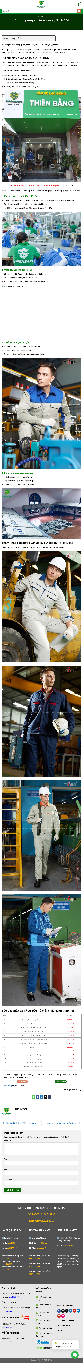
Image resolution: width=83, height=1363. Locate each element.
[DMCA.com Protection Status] (45, 1348)
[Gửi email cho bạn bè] (45, 1097)
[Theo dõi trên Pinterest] (74, 1311)
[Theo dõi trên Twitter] (70, 1311)
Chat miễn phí (5, 1324)
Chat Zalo (5, 1331)
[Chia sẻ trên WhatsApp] (33, 1097)
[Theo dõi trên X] (67, 1311)
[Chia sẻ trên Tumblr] (49, 1097)
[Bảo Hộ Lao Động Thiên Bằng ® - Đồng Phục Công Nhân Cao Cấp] (41, 4)
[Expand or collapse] (53, 38)
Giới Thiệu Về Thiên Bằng (67, 1321)
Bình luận (8, 1140)
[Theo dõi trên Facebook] (59, 1311)
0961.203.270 (7, 1259)
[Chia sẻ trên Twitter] (41, 1097)
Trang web (8, 1179)
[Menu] (3, 4)
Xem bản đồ (67, 185)
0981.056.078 (68, 1246)
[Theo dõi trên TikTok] (63, 1311)
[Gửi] (79, 11)
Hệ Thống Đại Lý (64, 1326)
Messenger (5, 1338)
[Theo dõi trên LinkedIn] (78, 1311)
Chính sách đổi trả (45, 1328)
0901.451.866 (34, 1266)
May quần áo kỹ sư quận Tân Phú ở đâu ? (62, 1123)
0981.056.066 (13, 1243)
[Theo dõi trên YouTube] (59, 1316)
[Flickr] (63, 1316)
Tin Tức (61, 1330)
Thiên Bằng (7, 1086)
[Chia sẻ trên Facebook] (37, 1097)
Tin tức (41, 17)
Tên (6, 1159)
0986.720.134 (42, 1248)
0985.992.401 (7, 1342)
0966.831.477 (42, 1243)
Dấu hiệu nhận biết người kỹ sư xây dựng (20, 1123)
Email (7, 1169)
